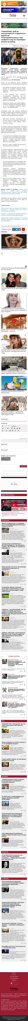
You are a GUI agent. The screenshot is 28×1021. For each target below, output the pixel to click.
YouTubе (19, 199)
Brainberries (14, 251)
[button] (3, 426)
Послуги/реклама (14, 978)
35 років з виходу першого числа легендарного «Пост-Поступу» (16, 690)
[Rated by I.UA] (14, 983)
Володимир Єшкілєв (13, 659)
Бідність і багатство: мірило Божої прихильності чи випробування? (17, 677)
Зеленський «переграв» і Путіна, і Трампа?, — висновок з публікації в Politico (13, 924)
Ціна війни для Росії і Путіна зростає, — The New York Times (13, 947)
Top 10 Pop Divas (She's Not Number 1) (12, 249)
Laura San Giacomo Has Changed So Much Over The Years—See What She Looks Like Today (13, 351)
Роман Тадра (11, 674)
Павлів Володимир (13, 687)
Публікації (5, 520)
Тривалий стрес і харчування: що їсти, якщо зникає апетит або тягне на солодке (14, 725)
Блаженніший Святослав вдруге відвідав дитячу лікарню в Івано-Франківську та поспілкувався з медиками (12, 816)
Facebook (7, 199)
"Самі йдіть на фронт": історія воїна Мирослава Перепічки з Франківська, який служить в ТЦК (12, 413)
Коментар (4, 423)
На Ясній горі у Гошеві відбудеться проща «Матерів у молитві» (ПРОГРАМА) (13, 798)
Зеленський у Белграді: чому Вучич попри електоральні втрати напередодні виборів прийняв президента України (13, 904)
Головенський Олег (13, 702)
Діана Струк (12, 44)
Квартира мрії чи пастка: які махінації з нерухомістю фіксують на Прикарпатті (14, 568)
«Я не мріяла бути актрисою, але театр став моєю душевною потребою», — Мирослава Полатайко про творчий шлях (13, 857)
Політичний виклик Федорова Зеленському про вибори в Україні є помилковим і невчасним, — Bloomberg (13, 884)
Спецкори (14, 980)
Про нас (14, 972)
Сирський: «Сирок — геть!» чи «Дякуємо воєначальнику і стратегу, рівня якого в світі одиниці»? (17, 705)
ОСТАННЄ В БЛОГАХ (14, 656)
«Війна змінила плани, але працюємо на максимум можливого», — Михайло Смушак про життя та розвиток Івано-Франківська (14, 209)
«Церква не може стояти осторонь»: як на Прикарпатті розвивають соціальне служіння (13, 780)
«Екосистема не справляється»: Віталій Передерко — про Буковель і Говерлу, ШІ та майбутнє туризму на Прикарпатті (13, 546)
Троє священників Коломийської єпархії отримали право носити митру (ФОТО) (14, 834)
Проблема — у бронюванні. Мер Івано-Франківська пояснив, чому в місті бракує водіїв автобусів (14, 214)
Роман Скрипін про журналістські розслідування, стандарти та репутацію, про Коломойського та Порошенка (13, 513)
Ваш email (4, 450)
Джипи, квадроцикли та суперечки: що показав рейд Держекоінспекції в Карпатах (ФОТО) (13, 524)
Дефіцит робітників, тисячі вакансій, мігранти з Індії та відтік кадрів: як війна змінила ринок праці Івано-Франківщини (13, 635)
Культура (5, 852)
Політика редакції (14, 976)
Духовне (5, 776)
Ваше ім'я (4, 444)
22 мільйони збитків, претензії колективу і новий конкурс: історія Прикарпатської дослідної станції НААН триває (13, 589)
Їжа (3, 721)
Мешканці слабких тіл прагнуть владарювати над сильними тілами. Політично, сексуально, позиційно (16, 663)
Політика (5, 879)
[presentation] (3, 426)
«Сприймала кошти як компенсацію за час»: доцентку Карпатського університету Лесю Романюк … (14, 310)
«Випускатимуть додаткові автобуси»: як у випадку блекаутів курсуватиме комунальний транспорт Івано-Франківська (14, 219)
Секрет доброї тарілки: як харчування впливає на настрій (14, 759)
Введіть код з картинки (8, 456)
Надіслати (23, 466)
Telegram (20, 198)
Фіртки (14, 77)
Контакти (14, 974)
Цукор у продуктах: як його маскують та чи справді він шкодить (14, 742)
